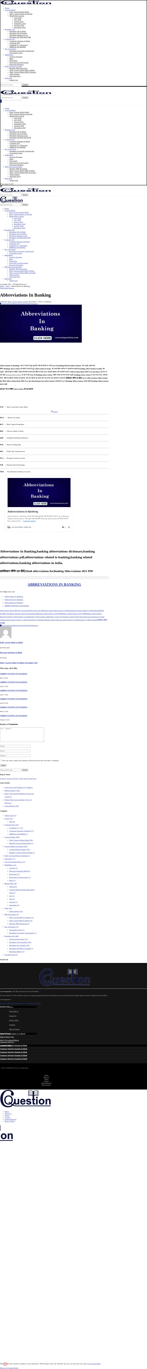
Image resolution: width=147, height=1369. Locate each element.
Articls (9, 819)
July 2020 (17, 20)
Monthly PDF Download (18, 68)
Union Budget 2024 (12, 806)
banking (34, 614)
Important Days (15, 76)
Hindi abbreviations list (10, 620)
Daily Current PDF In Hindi (20, 921)
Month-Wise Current (17, 16)
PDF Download (12, 914)
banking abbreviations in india (18, 617)
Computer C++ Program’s (19, 45)
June (12, 899)
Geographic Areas (16, 53)
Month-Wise (11, 883)
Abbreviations (15, 74)
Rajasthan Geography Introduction (22, 51)
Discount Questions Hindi (19, 871)
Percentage (13, 61)
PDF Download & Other (13, 66)
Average (13, 868)
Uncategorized (11, 955)
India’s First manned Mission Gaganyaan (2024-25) (9, 1041)
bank (97, 611)
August (13, 887)
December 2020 (20, 27)
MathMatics (10, 865)
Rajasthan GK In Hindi (18, 31)
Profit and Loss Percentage (19, 62)
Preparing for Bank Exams (87, 620)
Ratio (11, 59)
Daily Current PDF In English (21, 918)
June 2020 (18, 18)
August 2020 (18, 22)
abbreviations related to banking (83, 611)
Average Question (16, 57)
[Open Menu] (1, 101)
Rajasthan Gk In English (18, 33)
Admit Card (14, 80)
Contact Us (12, 1016)
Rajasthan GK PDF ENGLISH (20, 37)
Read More (97, 1364)
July (12, 896)
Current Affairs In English (16, 846)
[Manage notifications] (5, 1364)
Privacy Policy (14, 1020)
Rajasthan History (16, 952)
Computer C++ (16, 828)
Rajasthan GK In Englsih (20, 942)
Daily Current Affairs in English (17, 856)
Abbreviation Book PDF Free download (14, 611)
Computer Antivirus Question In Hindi (13, 1045)
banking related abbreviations (74, 617)
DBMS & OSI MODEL (18, 47)
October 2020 (19, 25)
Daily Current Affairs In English (21, 14)
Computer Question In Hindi (20, 41)
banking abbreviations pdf (38, 617)
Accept (89, 1364)
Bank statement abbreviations (20, 614)
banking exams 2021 (55, 617)
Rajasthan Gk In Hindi (19, 945)
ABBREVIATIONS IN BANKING (54, 584)
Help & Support (14, 1029)
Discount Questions (17, 64)
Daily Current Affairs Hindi (19, 12)
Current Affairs (10, 10)
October (13, 902)
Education (8, 78)
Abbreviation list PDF (36, 611)
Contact (46, 1081)
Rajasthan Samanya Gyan (19, 35)
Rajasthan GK (10, 29)
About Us (46, 1077)
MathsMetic (9, 55)
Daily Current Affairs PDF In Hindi (22, 70)
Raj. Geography (10, 49)
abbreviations (49, 611)
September (14, 905)
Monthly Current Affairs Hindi (21, 843)
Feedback (12, 1025)
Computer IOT (15, 43)
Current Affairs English (19, 849)
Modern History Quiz (12, 790)
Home (7, 8)
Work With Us (13, 1011)
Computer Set (10, 39)
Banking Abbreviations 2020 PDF (49, 614)
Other (8, 286)
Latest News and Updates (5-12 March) (19, 787)
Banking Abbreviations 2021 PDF (73, 614)
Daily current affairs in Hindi (18, 302)
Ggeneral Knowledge (18, 939)
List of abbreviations (25, 620)
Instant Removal (46, 1083)
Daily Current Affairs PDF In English (23, 72)
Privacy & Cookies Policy (9, 1368)
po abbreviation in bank (69, 620)
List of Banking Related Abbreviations (47, 620)
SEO (12, 822)
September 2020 (20, 24)
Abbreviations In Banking (14, 596)
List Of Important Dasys (15, 862)
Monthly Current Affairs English (22, 853)
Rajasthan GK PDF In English (21, 948)
